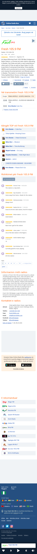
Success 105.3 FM (13, 449)
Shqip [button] (12, 488)
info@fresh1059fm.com (15, 315)
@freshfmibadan (13, 318)
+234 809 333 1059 (14, 311)
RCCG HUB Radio (13, 453)
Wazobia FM (12, 410)
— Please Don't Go (16, 168)
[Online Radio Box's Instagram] (11, 526)
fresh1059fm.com (14, 313)
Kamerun (28, 500)
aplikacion (28, 357)
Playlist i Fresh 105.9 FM (11, 109)
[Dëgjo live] (33, 41)
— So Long (14, 150)
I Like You (15, 106)
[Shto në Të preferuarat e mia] (3, 551)
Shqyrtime (19, 57)
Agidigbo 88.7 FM (13, 440)
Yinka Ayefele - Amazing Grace (15, 133)
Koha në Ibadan (7, 323)
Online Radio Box (12, 23)
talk (9, 54)
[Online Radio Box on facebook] (2, 526)
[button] (18, 551)
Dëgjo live (20, 83)
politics (13, 54)
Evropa (3, 520)
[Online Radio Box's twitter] (7, 526)
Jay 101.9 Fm (12, 436)
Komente (20, 535)
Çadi (5, 500)
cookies (13, 1)
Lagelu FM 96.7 (13, 445)
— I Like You (14, 129)
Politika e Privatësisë (11, 535)
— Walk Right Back (18, 155)
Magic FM (11, 402)
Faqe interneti (18, 80)
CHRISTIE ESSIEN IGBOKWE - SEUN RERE (19, 163)
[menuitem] (2, 263)
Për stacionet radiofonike (7, 538)
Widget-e (26, 535)
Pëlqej (7, 83)
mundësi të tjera (18, 369)
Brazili (31, 506)
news (5, 54)
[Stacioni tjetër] (26, 551)
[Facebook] (26, 80)
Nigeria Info (12, 406)
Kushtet (3, 535)
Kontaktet (33, 87)
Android (15, 513)
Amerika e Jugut (25, 518)
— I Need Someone (16, 138)
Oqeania (9, 520)
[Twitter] (33, 80)
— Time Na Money (15, 146)
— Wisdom (13, 142)
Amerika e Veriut (14, 518)
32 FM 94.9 (11, 432)
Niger (12, 500)
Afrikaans (5, 80)
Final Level (9, 532)
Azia (7, 518)
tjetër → (4, 266)
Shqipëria (7, 506)
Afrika (3, 518)
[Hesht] (33, 551)
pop (2, 54)
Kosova (16, 506)
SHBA (23, 506)
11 (19, 263)
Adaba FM (11, 423)
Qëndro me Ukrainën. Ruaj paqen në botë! (18, 33)
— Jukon (11, 159)
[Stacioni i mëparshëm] (11, 551)
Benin (20, 500)
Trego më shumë (25, 77)
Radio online (4, 488)
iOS (21, 513)
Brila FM (10, 427)
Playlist (26, 87)
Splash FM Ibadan (14, 415)
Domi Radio (12, 419)
